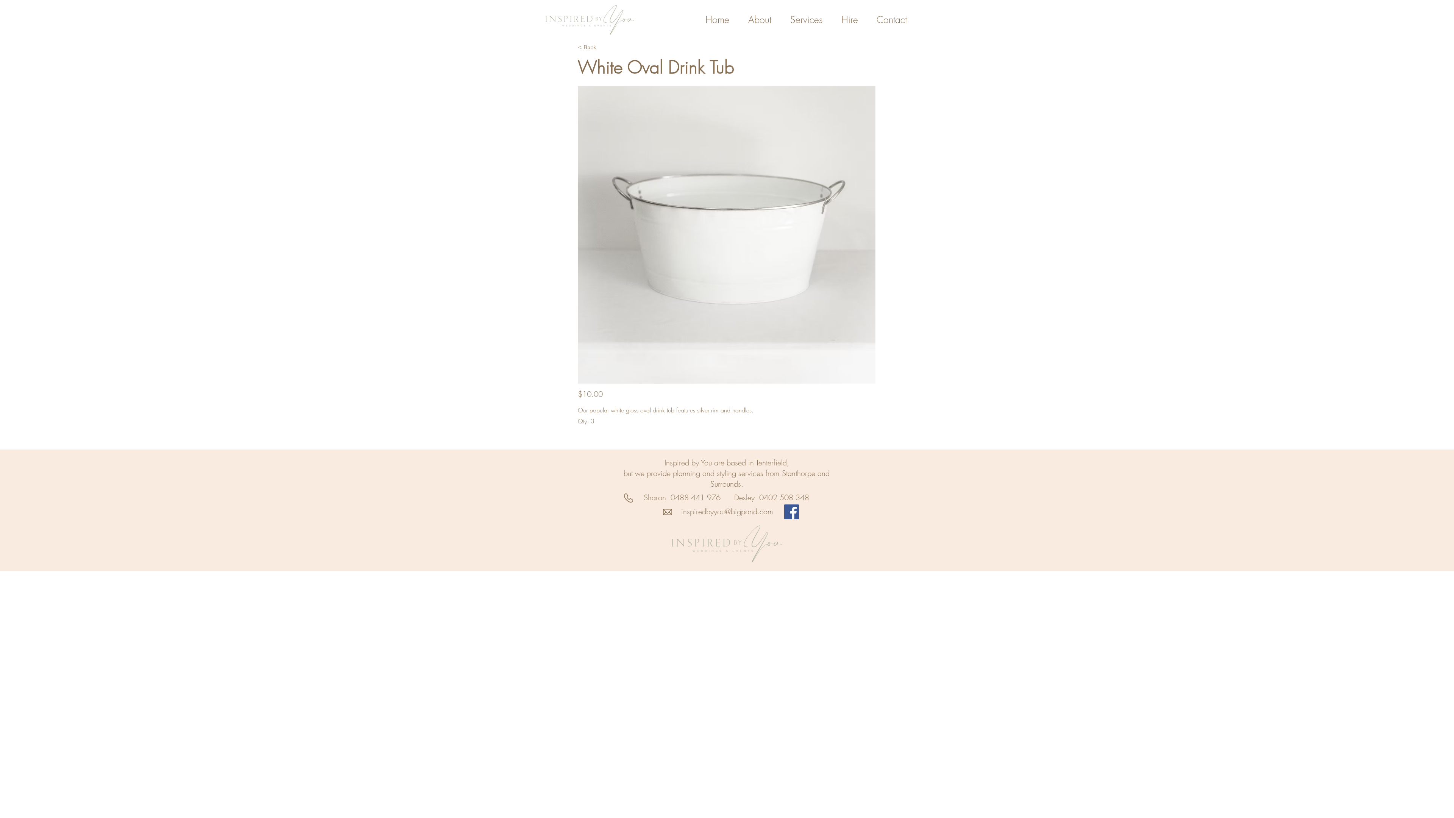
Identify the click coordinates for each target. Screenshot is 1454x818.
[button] (726, 235)
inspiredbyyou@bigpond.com (727, 511)
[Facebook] (791, 511)
